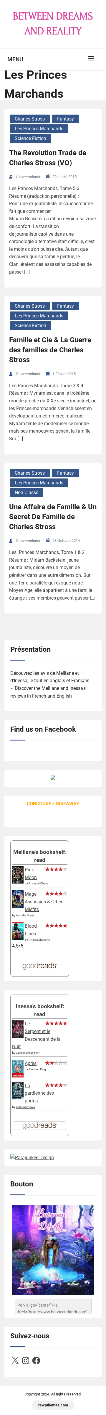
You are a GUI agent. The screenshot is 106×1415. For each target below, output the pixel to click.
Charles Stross (30, 119)
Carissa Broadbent (27, 1052)
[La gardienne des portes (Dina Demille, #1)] (18, 1098)
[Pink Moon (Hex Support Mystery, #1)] (18, 882)
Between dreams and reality (53, 23)
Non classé (26, 492)
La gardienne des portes (39, 1093)
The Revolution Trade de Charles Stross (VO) (47, 158)
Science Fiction (30, 138)
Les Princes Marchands (39, 128)
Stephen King (37, 1069)
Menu (15, 59)
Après (31, 1063)
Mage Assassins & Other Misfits (43, 901)
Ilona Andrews (25, 1107)
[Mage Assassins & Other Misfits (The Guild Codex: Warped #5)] (18, 906)
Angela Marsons (39, 939)
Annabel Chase (38, 883)
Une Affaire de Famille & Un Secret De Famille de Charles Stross (53, 517)
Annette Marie (25, 915)
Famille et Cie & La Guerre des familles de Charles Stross (50, 350)
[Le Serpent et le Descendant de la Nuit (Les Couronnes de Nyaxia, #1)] (18, 1036)
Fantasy (65, 119)
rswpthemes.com (53, 1405)
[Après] (18, 1077)
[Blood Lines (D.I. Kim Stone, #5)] (18, 938)
